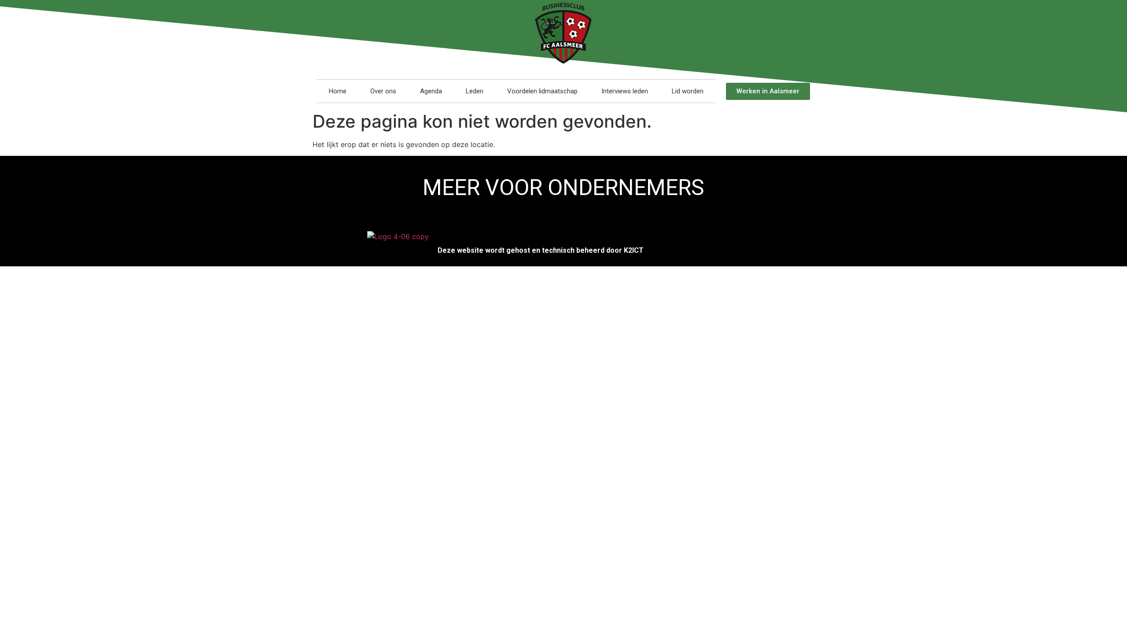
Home (337, 91)
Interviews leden (624, 91)
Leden (474, 91)
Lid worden (687, 91)
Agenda (431, 91)
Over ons (383, 91)
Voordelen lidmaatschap (542, 91)
